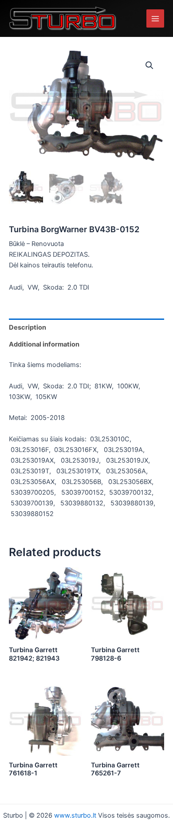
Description (27, 327)
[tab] (86, 327)
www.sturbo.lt (76, 815)
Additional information (44, 344)
